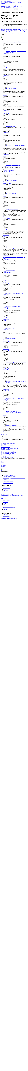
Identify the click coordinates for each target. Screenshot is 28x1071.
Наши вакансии (7, 512)
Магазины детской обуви (7, 454)
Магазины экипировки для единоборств (16, 317)
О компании (6, 516)
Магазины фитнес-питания (7, 453)
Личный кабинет (7, 510)
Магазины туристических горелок (14, 229)
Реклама (13, 443)
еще (21, 6)
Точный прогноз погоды (9, 476)
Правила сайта (4, 494)
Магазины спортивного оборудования (14, 30)
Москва (2, 461)
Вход (13, 7)
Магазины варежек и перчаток (13, 306)
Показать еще (4, 434)
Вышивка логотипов (11, 88)
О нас (4, 492)
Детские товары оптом (11, 180)
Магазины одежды (16, 29)
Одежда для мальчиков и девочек (9, 451)
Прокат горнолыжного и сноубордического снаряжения (13, 412)
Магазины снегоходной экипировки (15, 293)
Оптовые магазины (11, 338)
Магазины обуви (10, 328)
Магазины (5, 438)
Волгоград (3, 463)
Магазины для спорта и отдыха (8, 452)
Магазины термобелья (11, 193)
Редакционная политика (17, 495)
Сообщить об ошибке (6, 443)
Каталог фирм (6, 474)
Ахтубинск (3, 465)
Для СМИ (5, 490)
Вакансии (9, 6)
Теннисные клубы (10, 270)
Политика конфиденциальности (7, 495)
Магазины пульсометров (12, 425)
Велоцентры (4, 456)
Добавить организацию (6, 7)
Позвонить (6, 53)
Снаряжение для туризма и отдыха (9, 448)
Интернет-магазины (5, 449)
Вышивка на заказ (10, 126)
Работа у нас (6, 488)
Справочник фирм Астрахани (10, 436)
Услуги (17, 6)
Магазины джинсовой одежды (13, 165)
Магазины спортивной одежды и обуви (16, 362)
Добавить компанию (8, 481)
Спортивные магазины (6, 29)
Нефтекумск (4, 466)
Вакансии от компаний (9, 475)
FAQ (4, 489)
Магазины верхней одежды (7, 33)
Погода (14, 6)
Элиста (2, 462)
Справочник (4, 6)
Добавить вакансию (8, 483)
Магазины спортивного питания (14, 67)
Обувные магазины (19, 33)
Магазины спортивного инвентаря (14, 248)
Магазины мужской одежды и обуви (18, 31)
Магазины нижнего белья (7, 457)
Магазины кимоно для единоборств (15, 398)
